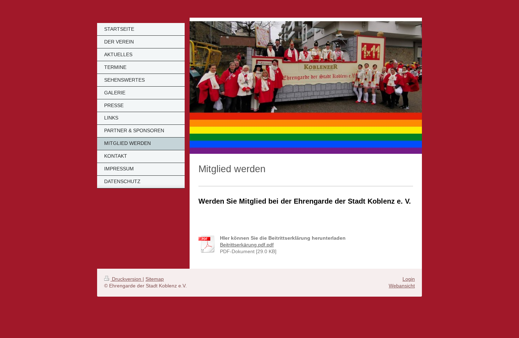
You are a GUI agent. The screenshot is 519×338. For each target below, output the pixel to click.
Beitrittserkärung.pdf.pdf (247, 244)
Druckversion (127, 279)
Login (408, 279)
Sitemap (154, 279)
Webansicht (402, 286)
